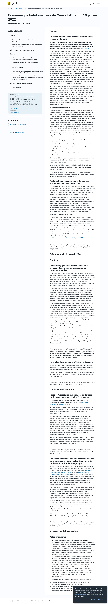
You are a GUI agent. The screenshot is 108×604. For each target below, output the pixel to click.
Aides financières (16, 87)
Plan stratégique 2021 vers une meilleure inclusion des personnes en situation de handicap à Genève (27, 58)
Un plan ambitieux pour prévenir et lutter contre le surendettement (25, 40)
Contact (9, 601)
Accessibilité (17, 601)
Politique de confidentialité (30, 601)
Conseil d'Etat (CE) (15, 108)
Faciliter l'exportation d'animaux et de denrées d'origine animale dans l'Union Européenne (27, 72)
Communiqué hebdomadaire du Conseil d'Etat (22, 96)
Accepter (100, 599)
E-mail (23, 124)
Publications (19, 8)
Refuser (93, 599)
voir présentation (84, 48)
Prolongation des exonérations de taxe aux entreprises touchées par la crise (27, 45)
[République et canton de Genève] (9, 3)
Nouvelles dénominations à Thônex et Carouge (25, 62)
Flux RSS (13, 124)
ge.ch (15, 3)
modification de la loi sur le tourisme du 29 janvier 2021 (66, 238)
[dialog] (90, 594)
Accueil (10, 8)
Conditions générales (45, 601)
